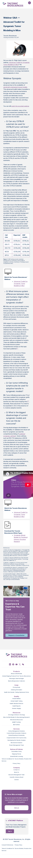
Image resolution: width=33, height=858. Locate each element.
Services (16, 729)
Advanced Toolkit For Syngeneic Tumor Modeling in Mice (21, 284)
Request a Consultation (16, 635)
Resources (16, 712)
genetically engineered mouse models (15, 87)
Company (16, 767)
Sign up (16, 808)
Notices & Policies (16, 749)
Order (16, 685)
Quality (16, 696)
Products (16, 671)
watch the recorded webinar (20, 106)
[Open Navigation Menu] (29, 2)
